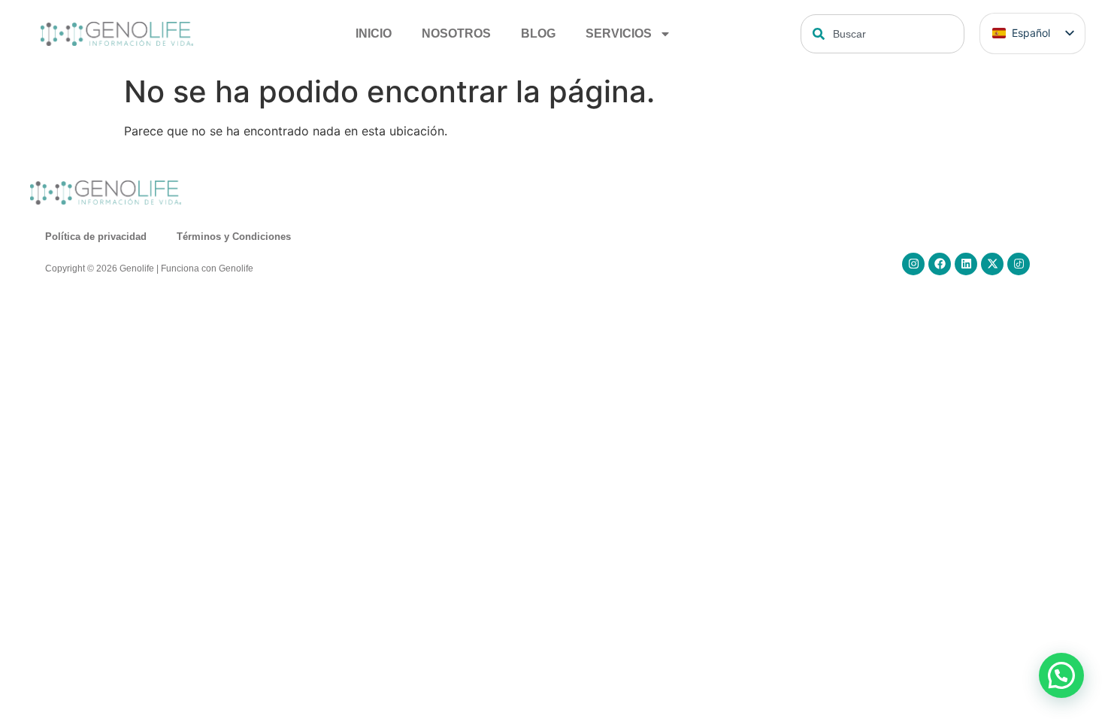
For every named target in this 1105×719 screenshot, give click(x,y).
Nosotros (456, 33)
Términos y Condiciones (234, 236)
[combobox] (882, 33)
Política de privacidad (96, 236)
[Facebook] (939, 264)
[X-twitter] (992, 264)
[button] (1061, 675)
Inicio (374, 33)
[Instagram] (913, 264)
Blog (538, 33)
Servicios (619, 33)
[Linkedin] (966, 264)
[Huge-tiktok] (1018, 264)
